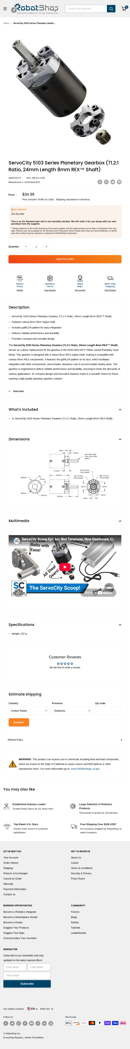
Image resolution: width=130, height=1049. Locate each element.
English (45, 1009)
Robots (75, 922)
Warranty (8, 883)
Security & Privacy (81, 873)
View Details (50, 290)
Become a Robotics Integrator (19, 911)
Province (57, 703)
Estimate (19, 722)
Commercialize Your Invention (20, 938)
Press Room (78, 878)
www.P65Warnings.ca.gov (85, 768)
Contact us (9, 894)
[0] (124, 9)
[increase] (46, 246)
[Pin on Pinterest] (106, 181)
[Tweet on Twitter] (112, 181)
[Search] (111, 8)
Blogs (74, 917)
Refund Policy (15, 739)
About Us (76, 857)
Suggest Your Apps (14, 932)
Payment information (14, 889)
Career (75, 862)
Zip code (100, 703)
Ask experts (80, 290)
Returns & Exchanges (15, 873)
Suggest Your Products (16, 927)
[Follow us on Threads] (50, 1023)
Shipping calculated (66, 199)
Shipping (8, 868)
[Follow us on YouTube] (31, 1023)
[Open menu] (5, 8)
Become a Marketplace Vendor (20, 917)
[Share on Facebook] (100, 181)
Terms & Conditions (82, 868)
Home (6, 23)
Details (20, 290)
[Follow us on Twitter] (12, 1023)
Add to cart (65, 259)
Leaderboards (78, 932)
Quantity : (14, 246)
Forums (75, 911)
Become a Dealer (13, 922)
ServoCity (14, 178)
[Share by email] (119, 181)
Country (13, 703)
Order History (10, 862)
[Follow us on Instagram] (18, 1023)
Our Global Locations (13, 1009)
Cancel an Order (12, 878)
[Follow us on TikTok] (38, 1023)
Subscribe (27, 983)
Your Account (10, 857)
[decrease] (25, 246)
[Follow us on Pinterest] (25, 1023)
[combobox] (86, 9)
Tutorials (75, 927)
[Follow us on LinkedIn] (44, 1023)
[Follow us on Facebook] (5, 1023)
